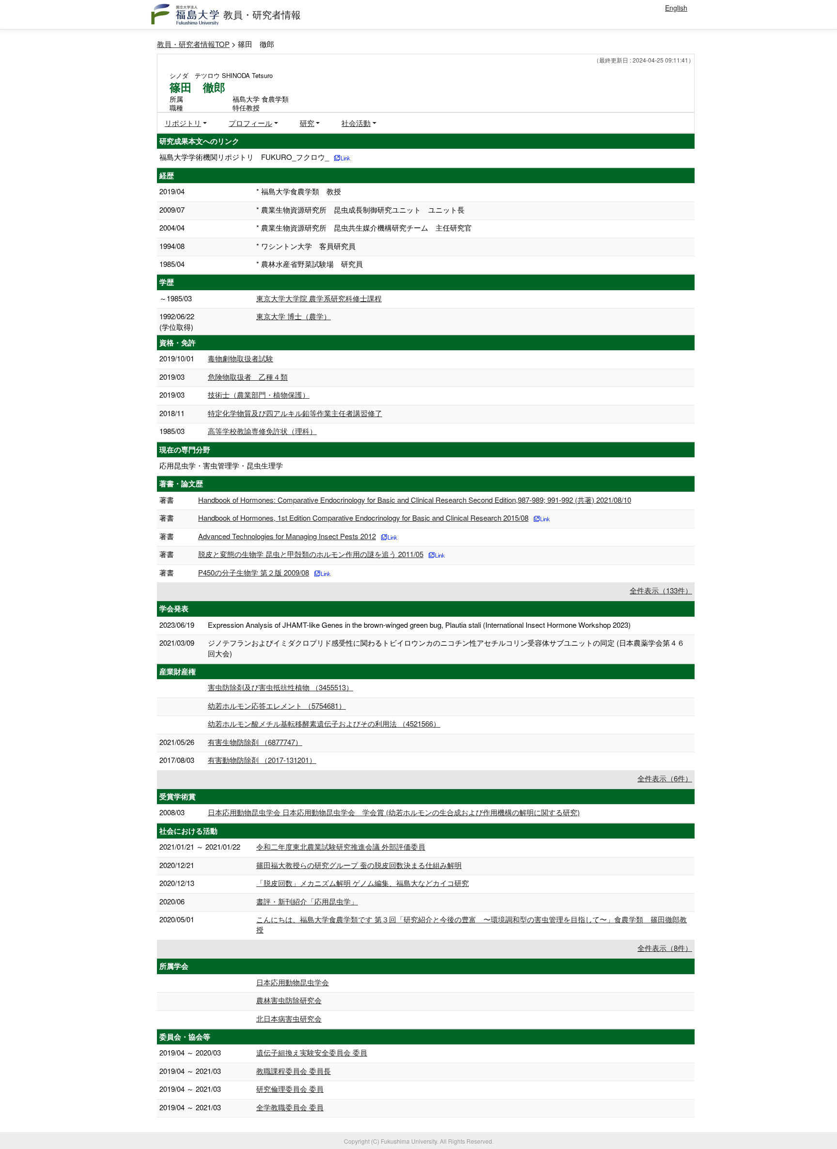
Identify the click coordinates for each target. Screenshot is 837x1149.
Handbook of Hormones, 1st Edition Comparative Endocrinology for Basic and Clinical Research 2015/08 (363, 517)
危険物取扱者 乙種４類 (248, 377)
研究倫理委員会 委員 (290, 1089)
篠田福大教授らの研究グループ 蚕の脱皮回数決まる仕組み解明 (359, 865)
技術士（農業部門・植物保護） (259, 394)
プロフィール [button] (250, 123)
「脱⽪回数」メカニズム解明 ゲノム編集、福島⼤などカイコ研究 (362, 883)
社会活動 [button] (356, 123)
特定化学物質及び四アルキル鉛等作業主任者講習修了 (295, 413)
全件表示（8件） (664, 948)
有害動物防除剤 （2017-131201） (262, 760)
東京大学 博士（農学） (293, 316)
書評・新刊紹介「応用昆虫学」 (307, 901)
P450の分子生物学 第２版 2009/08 (253, 572)
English (676, 8)
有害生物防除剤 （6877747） (255, 742)
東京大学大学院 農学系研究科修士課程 (319, 298)
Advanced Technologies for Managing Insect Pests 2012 (287, 536)
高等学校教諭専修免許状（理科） (262, 431)
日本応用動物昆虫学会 (292, 982)
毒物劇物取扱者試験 (240, 358)
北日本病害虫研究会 (289, 1018)
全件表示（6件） (664, 778)
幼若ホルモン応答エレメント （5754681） (277, 705)
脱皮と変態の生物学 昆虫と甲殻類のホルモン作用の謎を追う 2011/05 (310, 554)
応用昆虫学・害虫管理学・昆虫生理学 (221, 465)
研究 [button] (307, 123)
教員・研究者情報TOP (193, 44)
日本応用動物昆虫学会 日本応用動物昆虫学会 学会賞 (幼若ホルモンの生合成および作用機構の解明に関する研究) (394, 812)
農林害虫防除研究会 (289, 1000)
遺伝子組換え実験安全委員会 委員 (311, 1052)
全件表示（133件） (661, 590)
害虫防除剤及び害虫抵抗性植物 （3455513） (280, 687)
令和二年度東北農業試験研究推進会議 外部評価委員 (340, 846)
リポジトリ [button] (183, 123)
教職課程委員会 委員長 (293, 1071)
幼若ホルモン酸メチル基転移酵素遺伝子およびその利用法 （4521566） (324, 723)
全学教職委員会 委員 (290, 1107)
